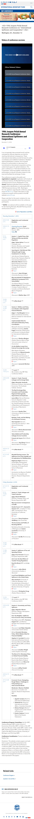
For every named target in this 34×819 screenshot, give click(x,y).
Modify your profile (26, 797)
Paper (15, 271)
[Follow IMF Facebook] (3, 2)
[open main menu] (31, 3)
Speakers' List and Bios (9, 779)
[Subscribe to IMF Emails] (14, 2)
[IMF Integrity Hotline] (16, 2)
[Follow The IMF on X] (1, 2)
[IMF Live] (28, 817)
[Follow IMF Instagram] (6, 2)
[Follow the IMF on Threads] (8, 2)
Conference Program (8, 775)
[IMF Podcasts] (20, 816)
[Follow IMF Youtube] (10, 2)
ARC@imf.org (9, 192)
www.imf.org (10, 195)
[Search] (31, 7)
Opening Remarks (17, 226)
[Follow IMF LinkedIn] (4, 2)
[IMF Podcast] (12, 2)
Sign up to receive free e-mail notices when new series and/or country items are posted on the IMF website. (15, 792)
